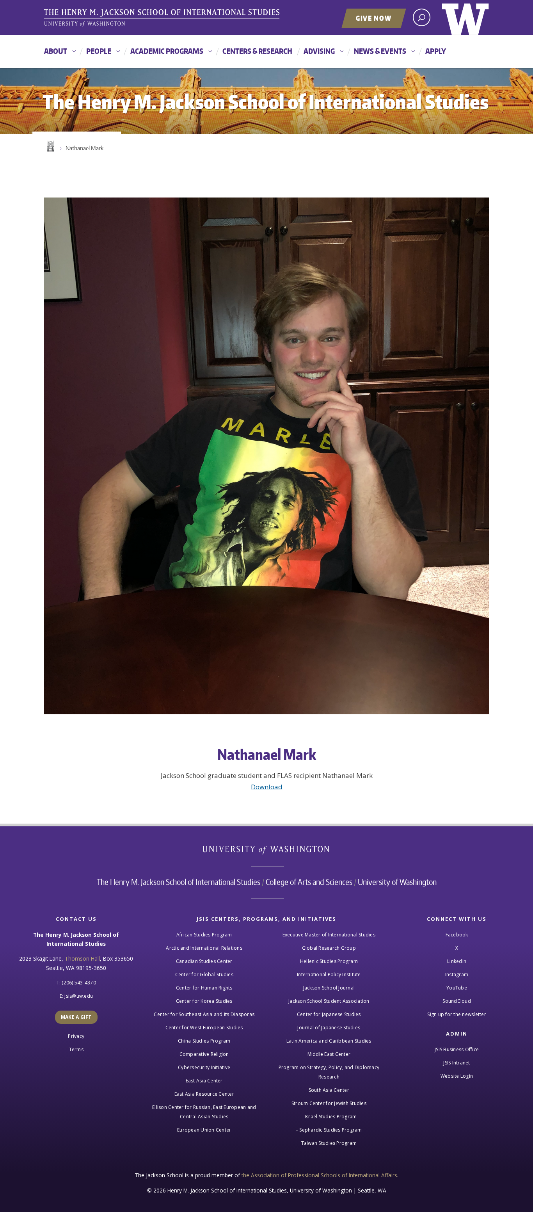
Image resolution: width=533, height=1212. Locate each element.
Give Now (374, 18)
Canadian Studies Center (204, 961)
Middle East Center (329, 1054)
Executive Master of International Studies (328, 934)
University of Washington (465, 17)
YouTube (456, 987)
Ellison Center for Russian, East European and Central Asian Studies (204, 1112)
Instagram (456, 974)
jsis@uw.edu (78, 996)
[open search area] (421, 17)
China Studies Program (204, 1041)
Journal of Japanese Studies (328, 1027)
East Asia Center (204, 1080)
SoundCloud (456, 1001)
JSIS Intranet (456, 1062)
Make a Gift (76, 1017)
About (55, 51)
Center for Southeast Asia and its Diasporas (204, 1014)
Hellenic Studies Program (329, 961)
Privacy (76, 1036)
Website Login (457, 1076)
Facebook (457, 934)
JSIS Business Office (457, 1049)
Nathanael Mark (84, 148)
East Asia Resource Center (204, 1094)
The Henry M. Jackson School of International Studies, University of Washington (163, 18)
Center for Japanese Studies (329, 1014)
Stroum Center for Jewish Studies (328, 1103)
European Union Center (204, 1130)
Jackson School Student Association (329, 1001)
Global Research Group (329, 948)
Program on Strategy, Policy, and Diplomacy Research (329, 1072)
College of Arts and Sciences (309, 882)
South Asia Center (329, 1090)
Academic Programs (166, 51)
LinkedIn (456, 961)
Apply (435, 51)
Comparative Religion (204, 1054)
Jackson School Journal (329, 987)
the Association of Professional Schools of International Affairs (319, 1175)
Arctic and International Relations (204, 948)
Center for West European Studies (204, 1027)
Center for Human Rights (204, 987)
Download (266, 786)
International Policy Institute (329, 974)
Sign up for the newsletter (456, 1014)
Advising (319, 51)
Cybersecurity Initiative (204, 1067)
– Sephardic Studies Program (329, 1130)
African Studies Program (204, 934)
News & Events (380, 51)
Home (50, 146)
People (98, 51)
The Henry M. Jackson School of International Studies (178, 882)
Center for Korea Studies (204, 1001)
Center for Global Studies (204, 974)
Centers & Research (257, 51)
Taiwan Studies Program (329, 1143)
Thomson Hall (82, 958)
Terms (76, 1049)
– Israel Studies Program (329, 1116)
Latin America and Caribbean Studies (328, 1041)
